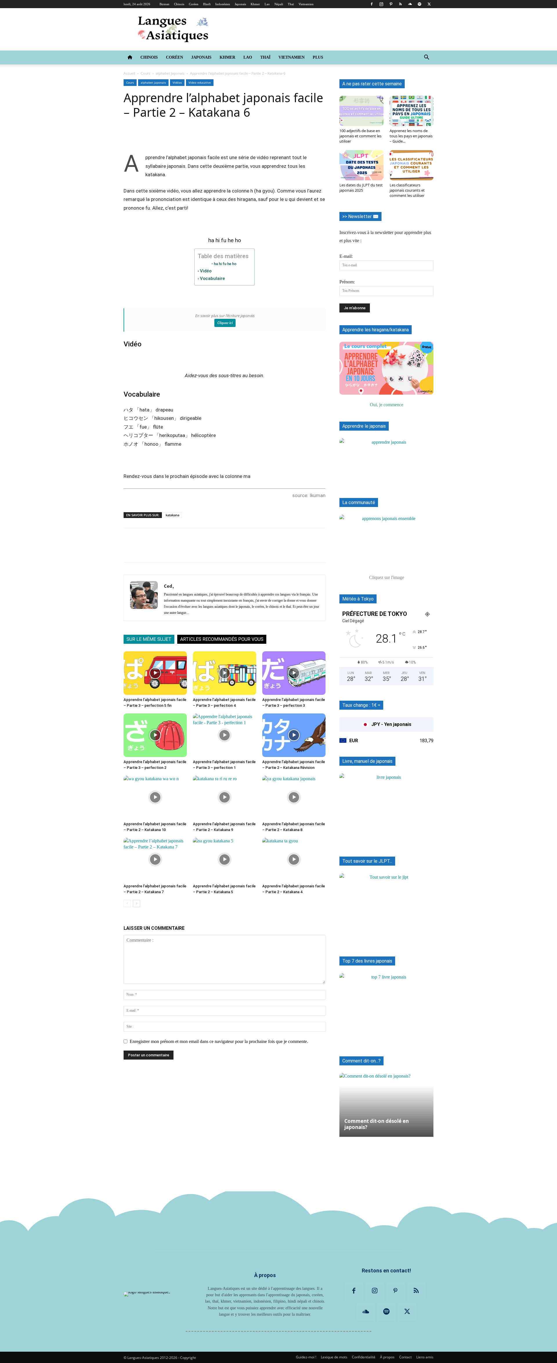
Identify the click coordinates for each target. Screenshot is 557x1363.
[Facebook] (371, 4)
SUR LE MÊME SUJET (148, 639)
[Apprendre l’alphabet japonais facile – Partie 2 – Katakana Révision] (293, 735)
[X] (429, 4)
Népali (278, 4)
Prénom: (347, 281)
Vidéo (205, 271)
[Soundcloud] (410, 4)
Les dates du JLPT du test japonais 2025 (361, 187)
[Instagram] (381, 4)
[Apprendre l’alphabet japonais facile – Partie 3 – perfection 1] (224, 735)
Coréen (193, 4)
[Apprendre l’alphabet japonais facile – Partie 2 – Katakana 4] (293, 859)
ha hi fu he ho (225, 264)
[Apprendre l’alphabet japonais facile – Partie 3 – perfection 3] (293, 673)
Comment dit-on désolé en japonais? (376, 1124)
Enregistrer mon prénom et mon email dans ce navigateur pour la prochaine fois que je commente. (219, 1041)
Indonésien (222, 4)
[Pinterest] (390, 4)
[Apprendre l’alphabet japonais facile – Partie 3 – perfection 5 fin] (155, 673)
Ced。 (170, 586)
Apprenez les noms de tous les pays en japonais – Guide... (411, 136)
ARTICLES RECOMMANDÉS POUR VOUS (221, 639)
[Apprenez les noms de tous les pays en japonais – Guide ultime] (412, 111)
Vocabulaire (212, 278)
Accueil (129, 73)
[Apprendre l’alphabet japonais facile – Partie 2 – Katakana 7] (155, 859)
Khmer (255, 4)
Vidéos (177, 82)
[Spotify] (419, 4)
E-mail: (346, 256)
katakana (172, 515)
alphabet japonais (170, 73)
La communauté (358, 502)
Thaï (291, 4)
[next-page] (136, 903)
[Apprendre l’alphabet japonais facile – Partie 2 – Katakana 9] (224, 797)
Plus (318, 57)
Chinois (179, 4)
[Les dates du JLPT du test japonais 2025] (361, 165)
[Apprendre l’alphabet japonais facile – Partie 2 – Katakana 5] (224, 859)
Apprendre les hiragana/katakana (375, 329)
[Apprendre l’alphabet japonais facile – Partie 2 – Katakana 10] (155, 797)
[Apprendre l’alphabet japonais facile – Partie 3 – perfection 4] (224, 673)
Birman (164, 4)
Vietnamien (306, 4)
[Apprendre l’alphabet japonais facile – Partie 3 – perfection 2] (155, 735)
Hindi (207, 4)
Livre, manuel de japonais (367, 761)
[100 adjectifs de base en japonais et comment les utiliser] (361, 111)
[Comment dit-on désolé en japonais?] (386, 1102)
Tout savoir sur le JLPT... (367, 861)
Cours (145, 73)
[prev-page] (127, 903)
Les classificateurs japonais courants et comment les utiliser (407, 190)
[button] (426, 58)
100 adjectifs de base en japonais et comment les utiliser (360, 136)
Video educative (200, 82)
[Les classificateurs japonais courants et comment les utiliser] (412, 165)
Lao (267, 4)
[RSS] (400, 4)
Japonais (240, 4)
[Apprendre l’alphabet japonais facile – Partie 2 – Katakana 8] (293, 797)
